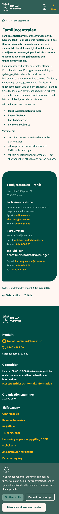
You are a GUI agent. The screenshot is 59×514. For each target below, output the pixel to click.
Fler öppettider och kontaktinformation (27, 384)
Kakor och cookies (13, 420)
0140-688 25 (23, 244)
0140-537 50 (19, 269)
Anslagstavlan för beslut (17, 452)
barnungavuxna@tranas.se (30, 261)
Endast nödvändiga (40, 497)
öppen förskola (16, 115)
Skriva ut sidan (13, 295)
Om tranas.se (10, 414)
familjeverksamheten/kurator (24, 111)
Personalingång (12, 458)
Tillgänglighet (11, 433)
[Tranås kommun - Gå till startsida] (11, 7)
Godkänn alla (13, 497)
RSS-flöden (9, 427)
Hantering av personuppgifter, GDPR (25, 439)
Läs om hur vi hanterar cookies (24, 507)
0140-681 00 (23, 265)
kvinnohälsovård (17, 124)
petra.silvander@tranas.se (29, 240)
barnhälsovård (16, 120)
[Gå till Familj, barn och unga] (9, 20)
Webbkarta (9, 446)
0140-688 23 (23, 223)
